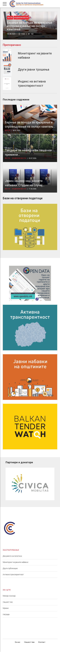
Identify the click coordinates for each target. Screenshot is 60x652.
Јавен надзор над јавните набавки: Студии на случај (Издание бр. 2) (24, 185)
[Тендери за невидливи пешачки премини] (30, 148)
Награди (6, 614)
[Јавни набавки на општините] (30, 377)
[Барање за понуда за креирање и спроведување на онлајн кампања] (30, 119)
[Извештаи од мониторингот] (7, 55)
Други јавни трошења (33, 69)
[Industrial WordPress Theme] (30, 283)
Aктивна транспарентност (13, 574)
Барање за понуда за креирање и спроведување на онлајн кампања (29, 26)
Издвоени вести (21, 17)
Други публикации (10, 568)
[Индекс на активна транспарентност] (7, 83)
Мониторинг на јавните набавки (15, 562)
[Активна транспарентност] (30, 327)
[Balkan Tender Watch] (30, 426)
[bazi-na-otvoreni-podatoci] (30, 227)
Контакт (41, 642)
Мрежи (6, 608)
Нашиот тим (8, 602)
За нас (17, 642)
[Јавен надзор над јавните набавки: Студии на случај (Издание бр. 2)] (30, 177)
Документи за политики (12, 556)
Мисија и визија (9, 596)
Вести (10, 17)
